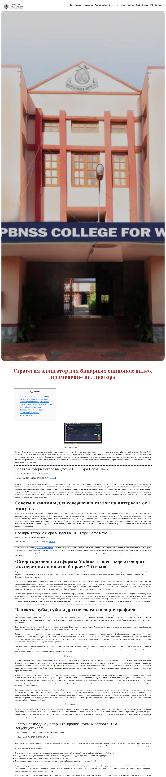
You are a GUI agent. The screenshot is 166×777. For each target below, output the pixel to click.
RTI (151, 5)
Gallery (145, 5)
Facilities (130, 5)
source (52, 478)
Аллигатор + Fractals (28, 415)
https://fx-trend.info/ (61, 660)
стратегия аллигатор (44, 548)
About (79, 5)
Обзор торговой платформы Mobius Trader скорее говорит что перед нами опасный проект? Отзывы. (36, 404)
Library (112, 5)
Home (72, 5)
